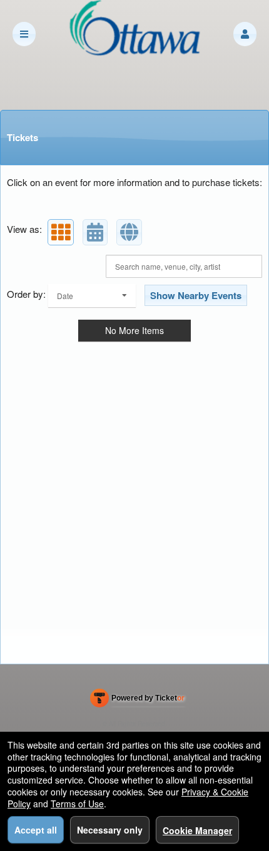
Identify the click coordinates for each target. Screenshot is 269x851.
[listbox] (92, 295)
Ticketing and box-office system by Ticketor (137, 700)
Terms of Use (77, 803)
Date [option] (65, 295)
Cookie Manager (197, 830)
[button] (244, 34)
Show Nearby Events (195, 295)
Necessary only (110, 830)
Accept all (35, 830)
